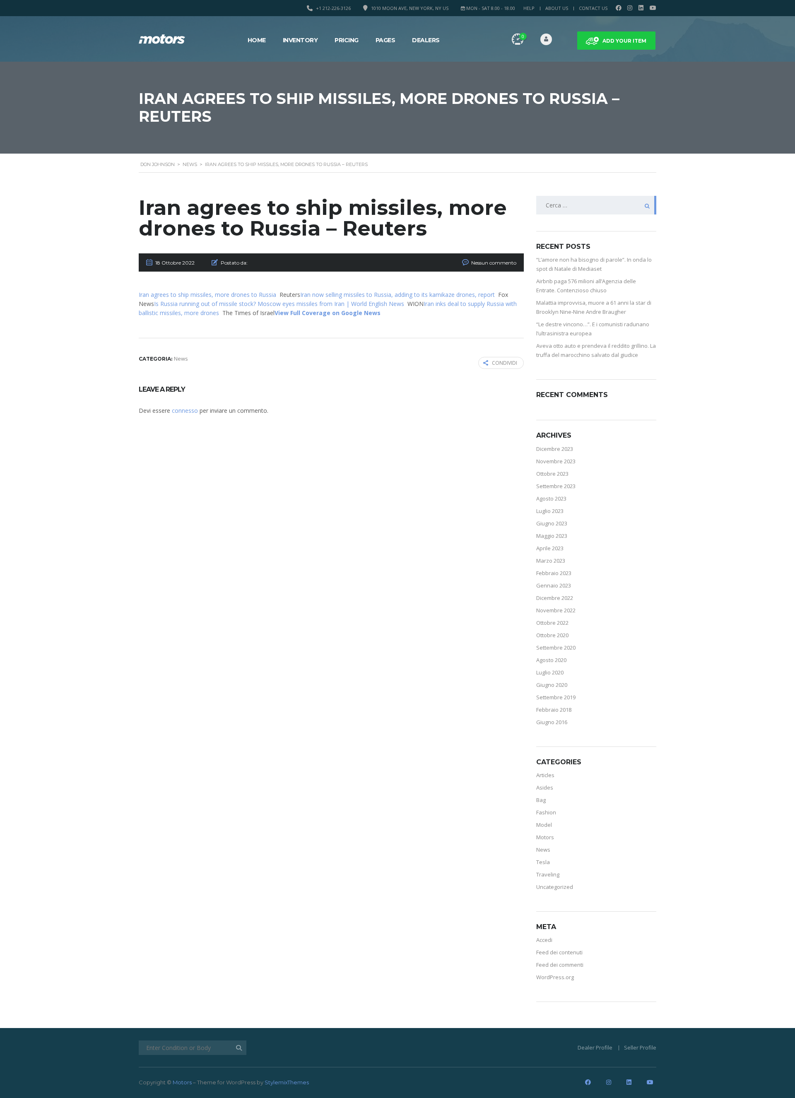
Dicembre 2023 (554, 449)
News (543, 849)
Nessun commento (493, 263)
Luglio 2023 (550, 511)
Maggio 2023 (551, 535)
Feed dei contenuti (559, 952)
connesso (185, 410)
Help (529, 8)
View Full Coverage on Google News (328, 313)
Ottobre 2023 (552, 473)
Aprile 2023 (550, 548)
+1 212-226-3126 (333, 8)
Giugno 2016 (551, 722)
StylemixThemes (287, 1082)
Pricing (347, 40)
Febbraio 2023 (553, 573)
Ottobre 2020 (552, 635)
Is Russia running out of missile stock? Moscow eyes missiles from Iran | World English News (279, 304)
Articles (545, 775)
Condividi (504, 362)
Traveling (547, 874)
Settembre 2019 (556, 697)
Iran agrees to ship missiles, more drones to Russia (207, 295)
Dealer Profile (595, 1047)
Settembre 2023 (556, 486)
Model (544, 824)
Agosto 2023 (551, 498)
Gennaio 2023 (553, 585)
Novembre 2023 (556, 461)
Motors (545, 837)
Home (257, 40)
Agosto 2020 (551, 660)
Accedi (544, 940)
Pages (385, 40)
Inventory (300, 40)
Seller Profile (640, 1047)
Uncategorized (554, 887)
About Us (556, 8)
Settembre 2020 (556, 647)
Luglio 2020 (550, 672)
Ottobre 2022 (552, 622)
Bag (541, 800)
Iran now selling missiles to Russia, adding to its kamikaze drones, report (397, 295)
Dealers (426, 40)
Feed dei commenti (559, 964)
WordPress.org (555, 977)
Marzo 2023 (550, 560)
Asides (544, 787)
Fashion (546, 812)
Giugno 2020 (551, 685)
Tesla (543, 862)
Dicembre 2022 (554, 598)
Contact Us (593, 8)
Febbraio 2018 (553, 709)
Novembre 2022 (556, 610)
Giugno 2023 (551, 523)
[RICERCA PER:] (596, 205)
